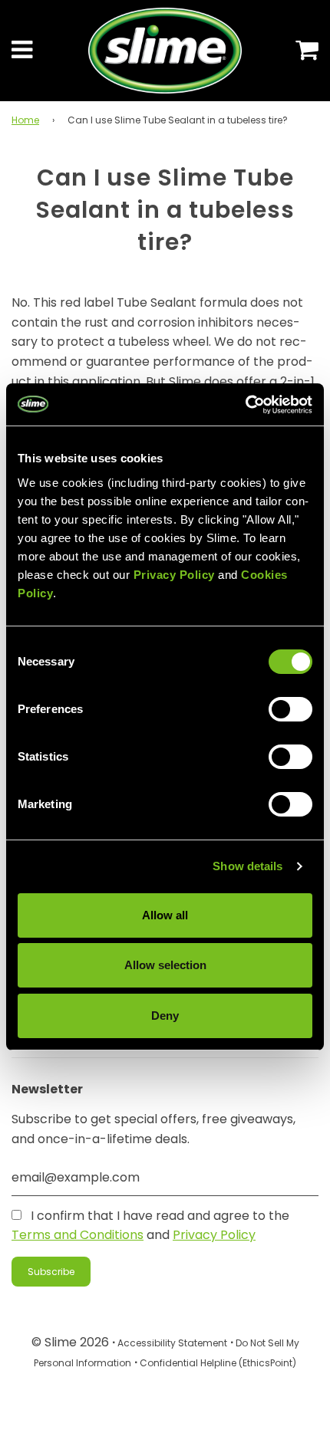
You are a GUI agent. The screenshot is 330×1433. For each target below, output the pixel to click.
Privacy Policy (214, 1235)
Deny (165, 1015)
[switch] (290, 709)
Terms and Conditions (78, 1235)
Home (25, 120)
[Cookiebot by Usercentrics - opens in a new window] (245, 405)
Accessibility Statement (172, 1342)
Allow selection (165, 964)
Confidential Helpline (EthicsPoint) (218, 1362)
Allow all (165, 915)
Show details (247, 866)
